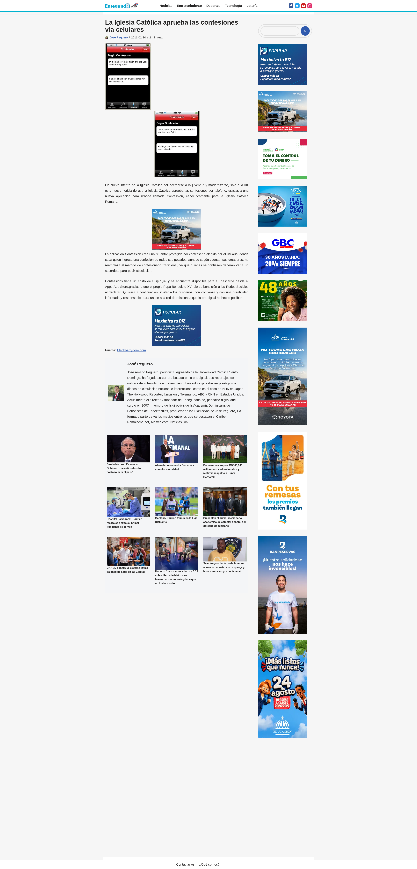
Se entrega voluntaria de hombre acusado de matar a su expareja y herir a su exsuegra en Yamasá (224, 567)
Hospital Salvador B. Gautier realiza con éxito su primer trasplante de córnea (124, 523)
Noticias (166, 5)
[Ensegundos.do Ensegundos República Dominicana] (121, 5)
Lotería (251, 5)
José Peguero (119, 37)
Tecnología (233, 5)
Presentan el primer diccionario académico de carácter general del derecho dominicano (224, 522)
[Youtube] (303, 5)
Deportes (213, 5)
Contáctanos (185, 864)
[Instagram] (309, 5)
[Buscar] (305, 31)
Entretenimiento (189, 5)
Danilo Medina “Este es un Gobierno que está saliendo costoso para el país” (124, 468)
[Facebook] (291, 5)
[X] (297, 5)
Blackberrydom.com (131, 350)
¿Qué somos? (209, 864)
